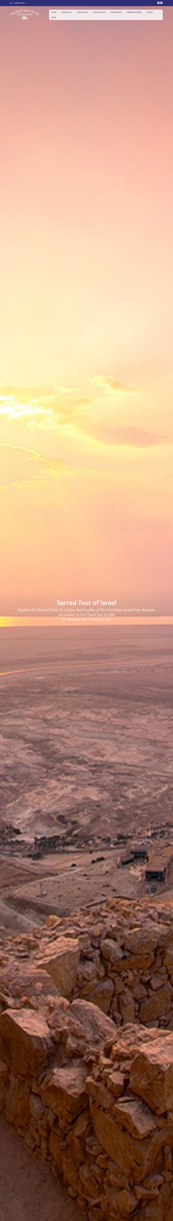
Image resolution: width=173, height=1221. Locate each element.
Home (53, 12)
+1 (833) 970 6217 (19, 3)
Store (53, 17)
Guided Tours (66, 12)
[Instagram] (161, 3)
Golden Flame (116, 12)
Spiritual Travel (99, 12)
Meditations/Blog (134, 12)
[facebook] (158, 3)
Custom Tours (82, 12)
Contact (149, 12)
